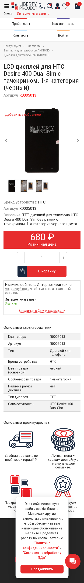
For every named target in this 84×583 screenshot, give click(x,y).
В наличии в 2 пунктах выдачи (42, 310)
